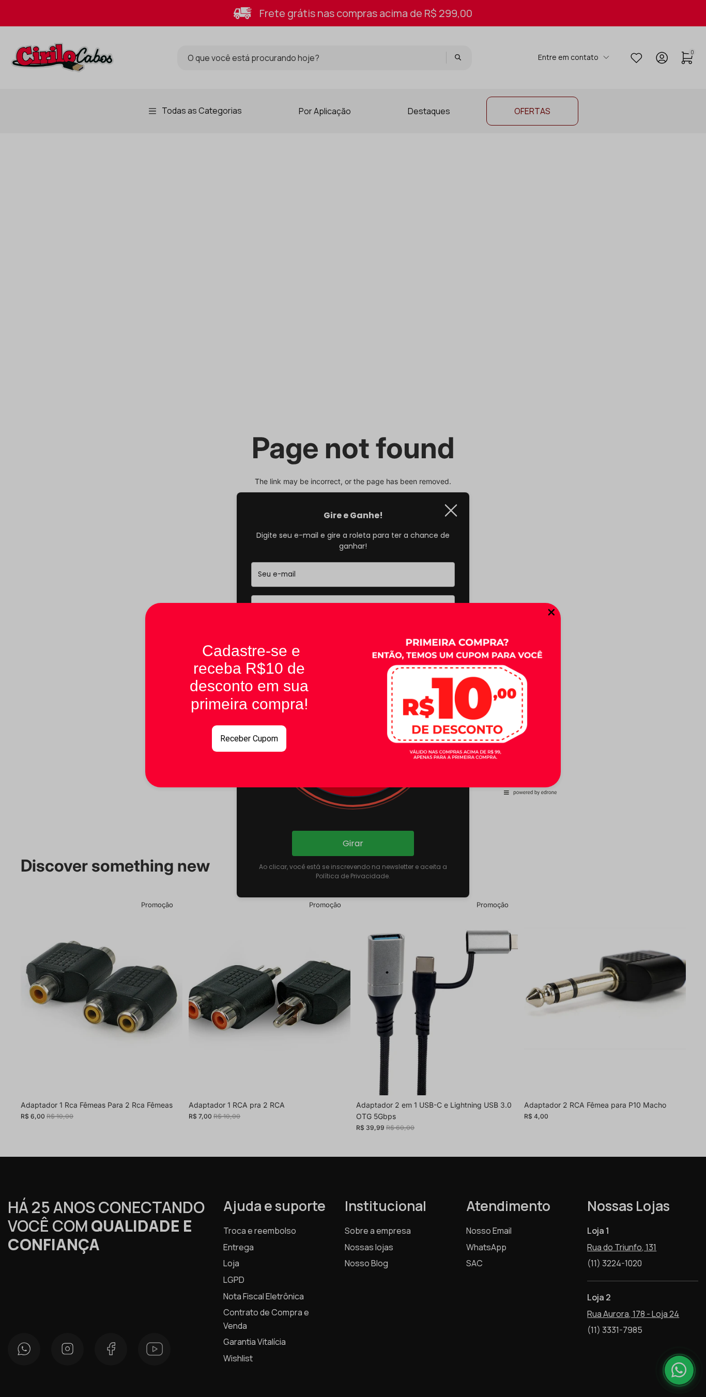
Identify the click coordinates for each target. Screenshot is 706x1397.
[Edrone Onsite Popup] (353, 698)
